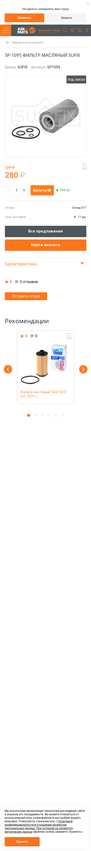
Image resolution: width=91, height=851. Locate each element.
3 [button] (42, 415)
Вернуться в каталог (28, 42)
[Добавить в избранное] (84, 167)
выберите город (49, 30)
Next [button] (83, 369)
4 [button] (48, 415)
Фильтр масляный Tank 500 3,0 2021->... (43, 394)
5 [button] (55, 415)
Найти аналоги (45, 244)
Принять (22, 841)
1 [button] (28, 415)
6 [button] (62, 415)
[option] (45, 367)
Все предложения (45, 231)
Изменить (24, 17)
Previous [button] (8, 369)
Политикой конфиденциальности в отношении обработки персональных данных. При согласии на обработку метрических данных (39, 826)
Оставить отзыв (26, 296)
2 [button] (35, 415)
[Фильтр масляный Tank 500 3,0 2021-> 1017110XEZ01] (45, 365)
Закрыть (66, 17)
